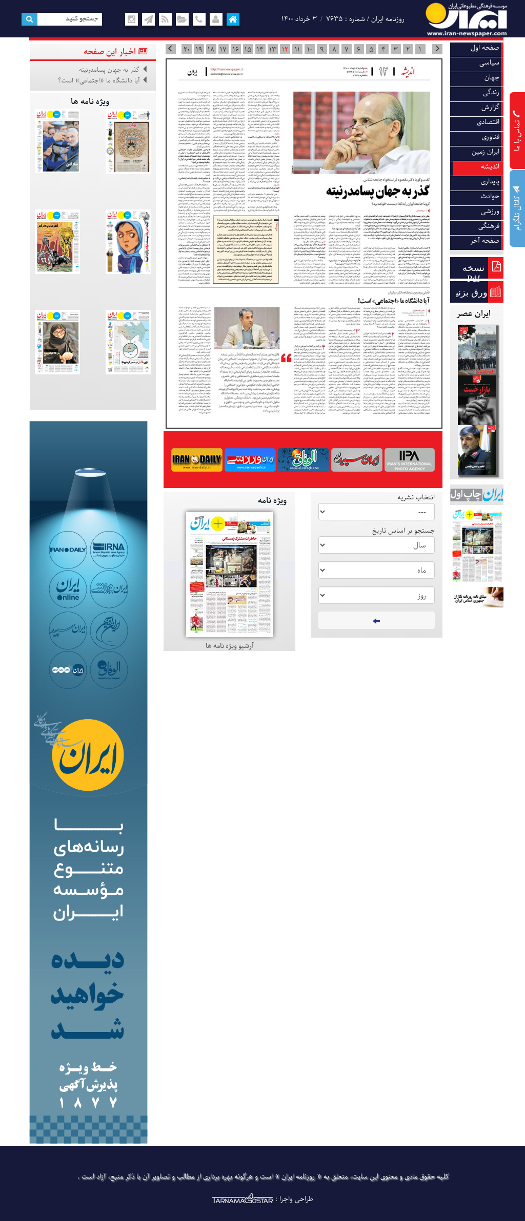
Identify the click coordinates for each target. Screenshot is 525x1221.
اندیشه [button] (490, 167)
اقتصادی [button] (488, 122)
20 (187, 49)
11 (297, 49)
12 (285, 49)
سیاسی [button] (489, 63)
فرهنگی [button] (488, 226)
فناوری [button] (490, 137)
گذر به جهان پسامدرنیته (109, 70)
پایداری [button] (490, 181)
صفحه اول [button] (485, 48)
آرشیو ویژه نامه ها (230, 646)
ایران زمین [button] (485, 152)
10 (309, 49)
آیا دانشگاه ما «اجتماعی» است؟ (98, 81)
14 (260, 49)
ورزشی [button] (490, 211)
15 (248, 49)
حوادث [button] (490, 196)
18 (211, 49)
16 (236, 49)
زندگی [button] (491, 92)
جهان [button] (491, 77)
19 (199, 49)
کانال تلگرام (517, 212)
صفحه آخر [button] (484, 241)
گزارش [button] (490, 107)
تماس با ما (517, 134)
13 (272, 49)
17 (223, 49)
